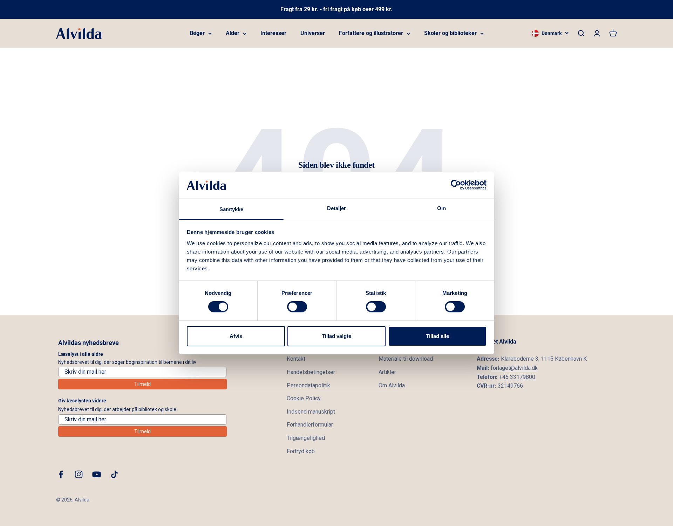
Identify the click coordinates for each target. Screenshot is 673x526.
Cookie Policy (304, 398)
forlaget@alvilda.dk (514, 368)
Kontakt (296, 358)
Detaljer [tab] (336, 208)
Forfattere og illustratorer (371, 33)
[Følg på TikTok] (114, 474)
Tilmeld (142, 384)
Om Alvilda (392, 385)
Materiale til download (406, 358)
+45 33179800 (517, 377)
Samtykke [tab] (231, 209)
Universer (312, 33)
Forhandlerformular (310, 424)
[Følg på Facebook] (61, 474)
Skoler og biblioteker (450, 33)
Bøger (197, 33)
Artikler (387, 372)
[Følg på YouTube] (96, 474)
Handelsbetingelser (311, 372)
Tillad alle (437, 336)
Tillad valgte (336, 336)
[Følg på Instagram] (78, 474)
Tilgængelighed (306, 438)
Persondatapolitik (308, 385)
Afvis (236, 336)
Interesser (273, 33)
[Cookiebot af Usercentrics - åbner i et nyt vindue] (456, 185)
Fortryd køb (301, 451)
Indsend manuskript (311, 411)
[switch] (297, 306)
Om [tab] (441, 208)
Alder (232, 33)
